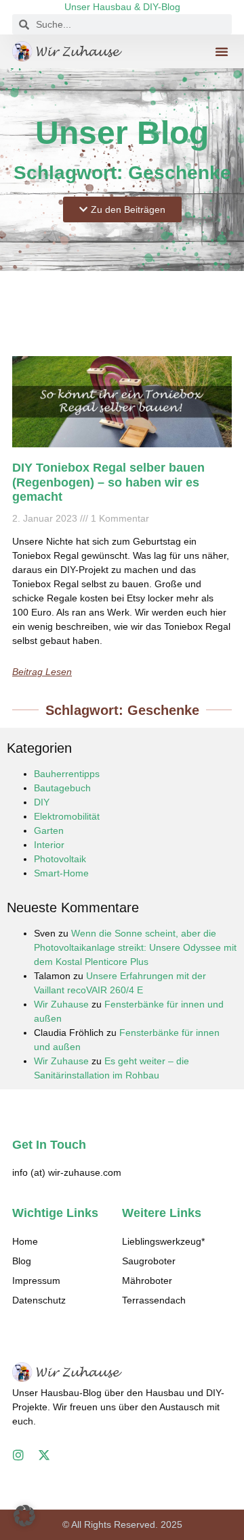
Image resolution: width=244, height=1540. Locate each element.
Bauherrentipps (67, 773)
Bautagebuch (62, 788)
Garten (49, 830)
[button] (221, 51)
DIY (41, 802)
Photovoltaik (60, 858)
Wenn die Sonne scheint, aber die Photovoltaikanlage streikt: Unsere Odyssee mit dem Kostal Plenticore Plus (135, 947)
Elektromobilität (67, 816)
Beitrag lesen (42, 671)
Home (25, 1241)
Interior (49, 844)
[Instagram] (18, 1455)
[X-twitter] (44, 1455)
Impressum (36, 1280)
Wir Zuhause (61, 1004)
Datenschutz (39, 1300)
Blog (21, 1261)
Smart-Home (61, 873)
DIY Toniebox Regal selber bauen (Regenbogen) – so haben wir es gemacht (108, 482)
